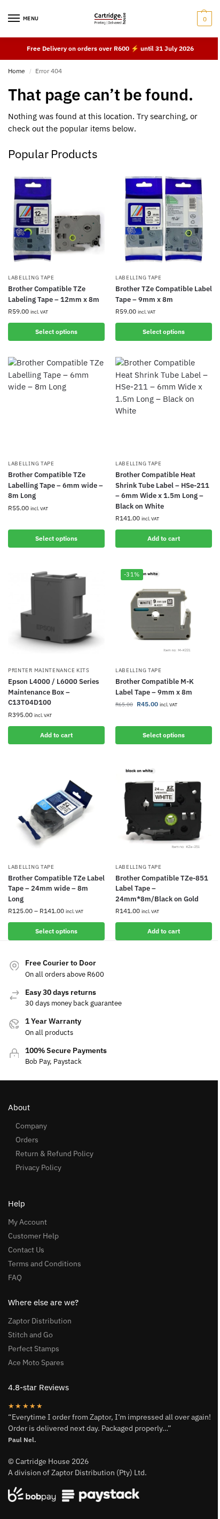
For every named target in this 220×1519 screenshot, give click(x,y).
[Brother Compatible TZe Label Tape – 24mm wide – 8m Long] (56, 808)
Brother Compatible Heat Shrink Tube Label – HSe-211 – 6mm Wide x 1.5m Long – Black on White (162, 490)
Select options (56, 332)
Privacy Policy (38, 1167)
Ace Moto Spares (36, 1362)
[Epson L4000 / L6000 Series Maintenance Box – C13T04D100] (56, 612)
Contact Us (26, 1250)
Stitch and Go (30, 1334)
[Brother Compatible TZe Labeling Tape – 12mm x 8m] (56, 219)
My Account (27, 1222)
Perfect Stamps (33, 1348)
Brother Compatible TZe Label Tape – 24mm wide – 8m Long (56, 888)
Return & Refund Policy (54, 1153)
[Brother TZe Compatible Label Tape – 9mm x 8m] (163, 219)
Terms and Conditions (44, 1263)
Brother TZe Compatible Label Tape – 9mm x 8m (163, 294)
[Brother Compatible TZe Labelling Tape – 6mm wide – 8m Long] (56, 405)
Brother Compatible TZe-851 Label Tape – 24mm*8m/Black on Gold (161, 888)
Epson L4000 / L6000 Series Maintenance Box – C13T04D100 (53, 692)
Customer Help (33, 1236)
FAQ (15, 1277)
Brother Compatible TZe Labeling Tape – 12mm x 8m (53, 294)
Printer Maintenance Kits (49, 670)
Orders (26, 1139)
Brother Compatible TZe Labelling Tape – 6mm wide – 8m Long (55, 485)
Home (16, 71)
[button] (203, 18)
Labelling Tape (31, 277)
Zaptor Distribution (40, 1321)
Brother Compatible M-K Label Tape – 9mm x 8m (154, 687)
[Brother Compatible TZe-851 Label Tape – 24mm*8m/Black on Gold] (163, 808)
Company (31, 1126)
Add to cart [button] (163, 538)
